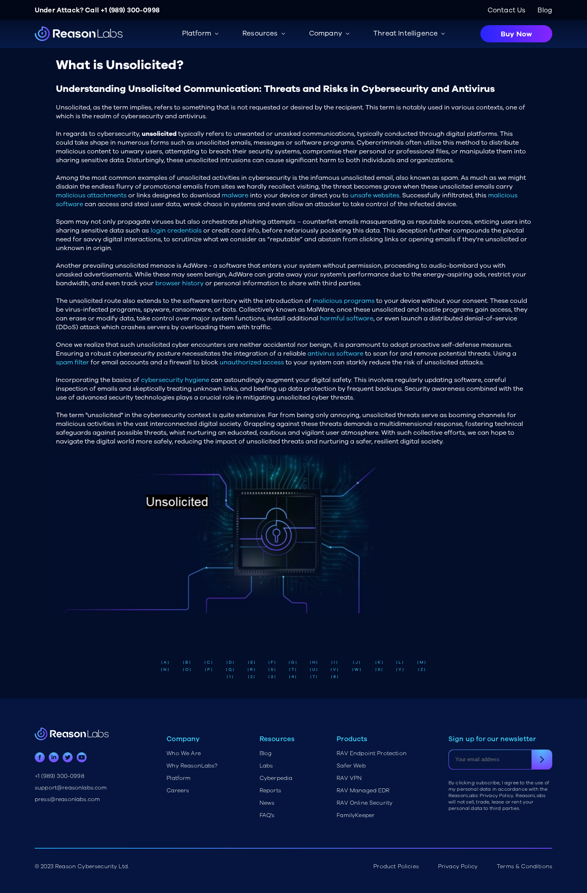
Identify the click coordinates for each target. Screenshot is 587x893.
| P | (208, 669)
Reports (270, 790)
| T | (292, 669)
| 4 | (292, 677)
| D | (230, 662)
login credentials (176, 230)
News (267, 803)
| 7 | (313, 677)
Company (325, 33)
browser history (179, 283)
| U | (313, 669)
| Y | (400, 669)
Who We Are (184, 753)
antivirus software (335, 353)
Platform (178, 778)
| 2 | (251, 677)
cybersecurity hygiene (175, 380)
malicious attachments (91, 195)
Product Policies (396, 866)
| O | (187, 669)
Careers (178, 790)
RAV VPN (349, 778)
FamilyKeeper (356, 815)
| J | (356, 662)
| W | (356, 669)
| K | (379, 662)
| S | (272, 669)
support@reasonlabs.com (71, 788)
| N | (165, 669)
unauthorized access (252, 362)
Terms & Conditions (524, 866)
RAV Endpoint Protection (372, 753)
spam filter (72, 362)
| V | (334, 669)
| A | (165, 662)
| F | (272, 662)
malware (235, 195)
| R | (251, 669)
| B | (186, 662)
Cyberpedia (276, 778)
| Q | (230, 669)
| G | (293, 662)
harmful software (346, 318)
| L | (399, 662)
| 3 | (272, 677)
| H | (313, 662)
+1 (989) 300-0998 (130, 10)
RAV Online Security (365, 803)
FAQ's (267, 815)
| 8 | (334, 677)
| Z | (421, 669)
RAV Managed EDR (363, 790)
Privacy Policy (458, 866)
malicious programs (344, 300)
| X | (379, 669)
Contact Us (507, 10)
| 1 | (230, 677)
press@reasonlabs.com (67, 799)
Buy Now (516, 34)
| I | (334, 662)
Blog (544, 10)
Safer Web (351, 766)
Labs (266, 766)
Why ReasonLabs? (192, 766)
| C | (208, 662)
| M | (421, 662)
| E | (251, 662)
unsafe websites (374, 195)
